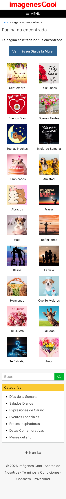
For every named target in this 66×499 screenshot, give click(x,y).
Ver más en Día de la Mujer (33, 51)
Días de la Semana (23, 397)
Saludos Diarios (21, 403)
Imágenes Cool (30, 466)
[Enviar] (59, 376)
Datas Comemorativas (26, 430)
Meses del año (20, 437)
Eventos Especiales (24, 417)
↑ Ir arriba (33, 453)
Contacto (23, 479)
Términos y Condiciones (40, 472)
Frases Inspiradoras (24, 424)
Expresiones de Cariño (26, 410)
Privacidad (42, 479)
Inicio (5, 22)
